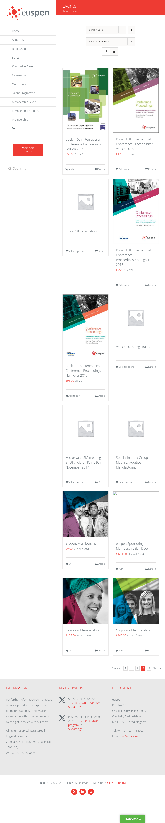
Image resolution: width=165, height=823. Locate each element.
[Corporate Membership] (136, 601)
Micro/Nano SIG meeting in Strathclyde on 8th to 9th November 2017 (85, 462)
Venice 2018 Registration (133, 347)
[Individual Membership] (85, 601)
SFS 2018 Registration (81, 231)
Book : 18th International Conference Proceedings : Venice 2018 (134, 144)
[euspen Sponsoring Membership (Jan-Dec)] (136, 514)
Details (101, 169)
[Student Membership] (85, 514)
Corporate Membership (133, 630)
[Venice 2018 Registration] (136, 317)
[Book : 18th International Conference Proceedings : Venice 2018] (136, 100)
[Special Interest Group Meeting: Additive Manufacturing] (136, 428)
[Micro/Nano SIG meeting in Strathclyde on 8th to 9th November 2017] (85, 428)
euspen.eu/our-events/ (84, 703)
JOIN (70, 563)
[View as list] (114, 51)
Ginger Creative (117, 783)
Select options (76, 251)
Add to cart (74, 169)
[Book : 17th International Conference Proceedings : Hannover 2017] (85, 326)
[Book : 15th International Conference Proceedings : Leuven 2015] (85, 100)
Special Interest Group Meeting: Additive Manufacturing (132, 462)
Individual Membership (82, 630)
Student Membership (81, 543)
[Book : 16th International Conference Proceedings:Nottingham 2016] (136, 211)
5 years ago (75, 707)
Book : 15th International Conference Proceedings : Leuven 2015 (84, 144)
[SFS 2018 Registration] (85, 202)
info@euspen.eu (130, 736)
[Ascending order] (131, 30)
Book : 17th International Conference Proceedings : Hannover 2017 (84, 371)
